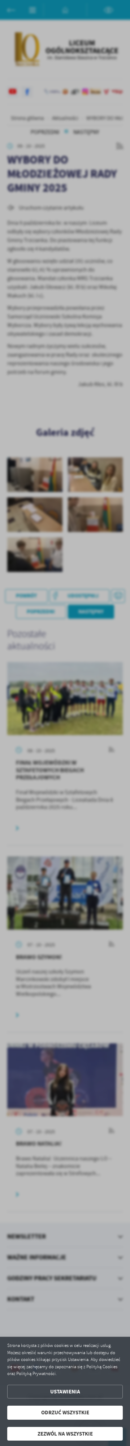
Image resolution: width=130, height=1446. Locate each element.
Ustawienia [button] (65, 1391)
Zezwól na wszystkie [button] (65, 1433)
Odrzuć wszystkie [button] (65, 1412)
